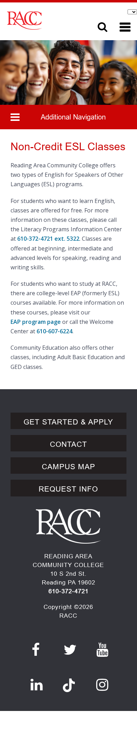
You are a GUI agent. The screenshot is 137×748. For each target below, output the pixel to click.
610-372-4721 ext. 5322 (48, 238)
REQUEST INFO (68, 489)
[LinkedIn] (36, 684)
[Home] (44, 20)
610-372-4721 (68, 591)
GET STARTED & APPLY (68, 422)
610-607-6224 (54, 331)
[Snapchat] (69, 681)
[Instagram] (102, 684)
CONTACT (68, 444)
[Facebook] (36, 649)
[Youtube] (102, 649)
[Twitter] (70, 649)
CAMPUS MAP (68, 467)
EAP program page (36, 322)
